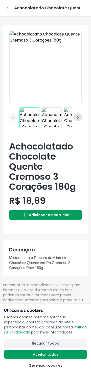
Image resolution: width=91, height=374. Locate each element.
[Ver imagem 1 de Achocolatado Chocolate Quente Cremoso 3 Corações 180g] (29, 117)
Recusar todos (45, 343)
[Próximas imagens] (78, 117)
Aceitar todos (45, 354)
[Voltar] (8, 8)
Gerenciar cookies (45, 365)
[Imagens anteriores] (13, 117)
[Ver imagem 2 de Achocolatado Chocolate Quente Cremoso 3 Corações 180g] (51, 117)
